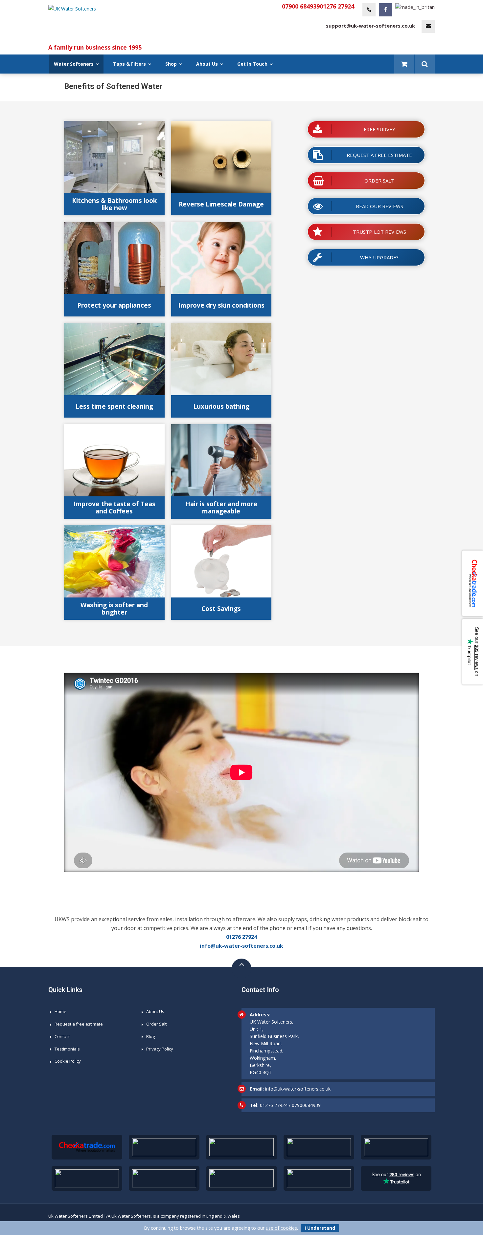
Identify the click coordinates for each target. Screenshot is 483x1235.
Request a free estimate (79, 1024)
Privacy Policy (159, 1049)
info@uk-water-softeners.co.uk (241, 945)
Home (60, 1011)
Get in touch (252, 64)
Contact (62, 1036)
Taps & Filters (129, 64)
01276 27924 (337, 6)
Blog (150, 1036)
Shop (171, 64)
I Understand (320, 1228)
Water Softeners (74, 64)
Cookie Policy (68, 1061)
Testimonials (67, 1049)
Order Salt (156, 1024)
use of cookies (281, 1228)
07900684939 (306, 1105)
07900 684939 (301, 6)
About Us (207, 64)
